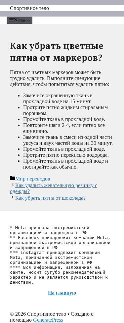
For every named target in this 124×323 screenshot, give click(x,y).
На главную (62, 293)
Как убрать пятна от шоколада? (50, 198)
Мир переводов (32, 179)
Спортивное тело (29, 8)
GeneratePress (48, 320)
